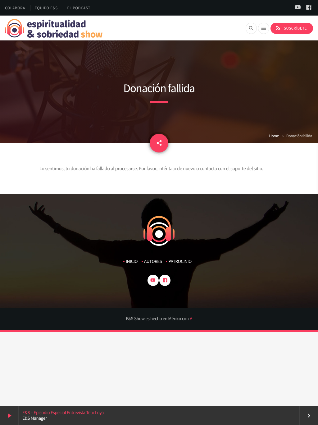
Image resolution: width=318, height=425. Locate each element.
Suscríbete (291, 28)
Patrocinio (180, 261)
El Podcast (78, 8)
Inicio (132, 261)
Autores (153, 261)
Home (274, 135)
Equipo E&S (46, 8)
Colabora (15, 8)
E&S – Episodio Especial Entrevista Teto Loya (63, 413)
